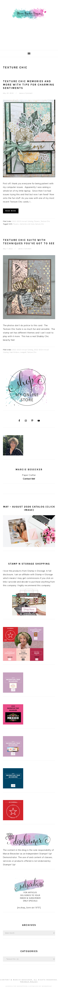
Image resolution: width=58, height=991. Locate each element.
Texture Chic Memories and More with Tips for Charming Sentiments (28, 84)
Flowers (37, 221)
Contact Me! (29, 478)
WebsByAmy (47, 986)
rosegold (23, 352)
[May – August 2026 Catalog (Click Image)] (29, 546)
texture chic (39, 224)
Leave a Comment (26, 93)
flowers (16, 224)
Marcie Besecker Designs (29, 24)
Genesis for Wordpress (17, 986)
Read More (10, 211)
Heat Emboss (14, 352)
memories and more (27, 224)
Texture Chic (45, 221)
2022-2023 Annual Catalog (22, 221)
